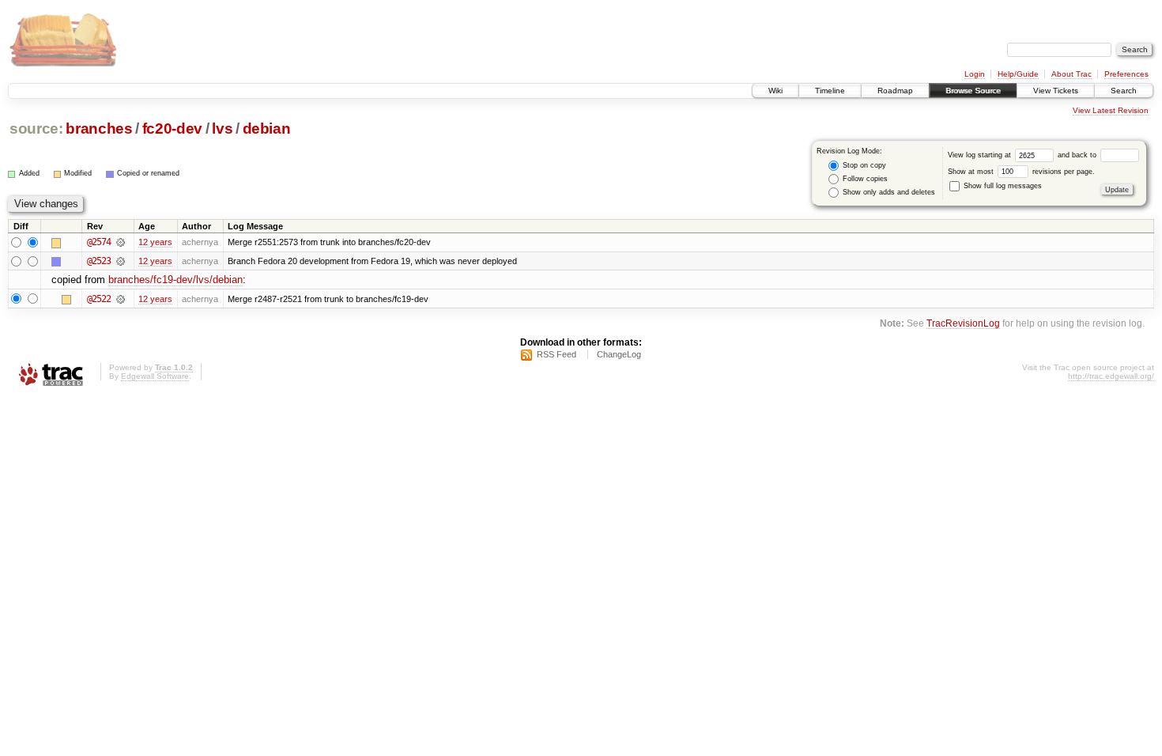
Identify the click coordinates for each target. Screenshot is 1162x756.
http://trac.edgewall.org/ (1111, 376)
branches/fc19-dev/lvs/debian (175, 279)
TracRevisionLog (963, 323)
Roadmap (895, 90)
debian (267, 128)
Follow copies (864, 179)
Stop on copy (863, 165)
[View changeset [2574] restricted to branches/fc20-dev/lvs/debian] (120, 242)
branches (99, 128)
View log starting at (980, 155)
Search (1124, 90)
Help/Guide (1018, 74)
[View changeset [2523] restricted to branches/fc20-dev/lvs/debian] (120, 260)
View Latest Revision (1111, 110)
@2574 (99, 242)
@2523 (99, 260)
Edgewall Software (155, 376)
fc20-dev (172, 128)
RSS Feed (556, 354)
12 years (155, 242)
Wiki (775, 90)
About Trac (1071, 74)
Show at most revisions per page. (1021, 172)
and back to (1078, 155)
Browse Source (973, 90)
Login (974, 74)
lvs (222, 128)
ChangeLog (619, 354)
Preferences (1126, 74)
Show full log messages (1001, 186)
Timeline (830, 90)
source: (36, 128)
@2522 (99, 298)
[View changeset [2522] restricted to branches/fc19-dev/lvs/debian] (120, 298)
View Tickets (1055, 90)
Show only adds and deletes (887, 192)
